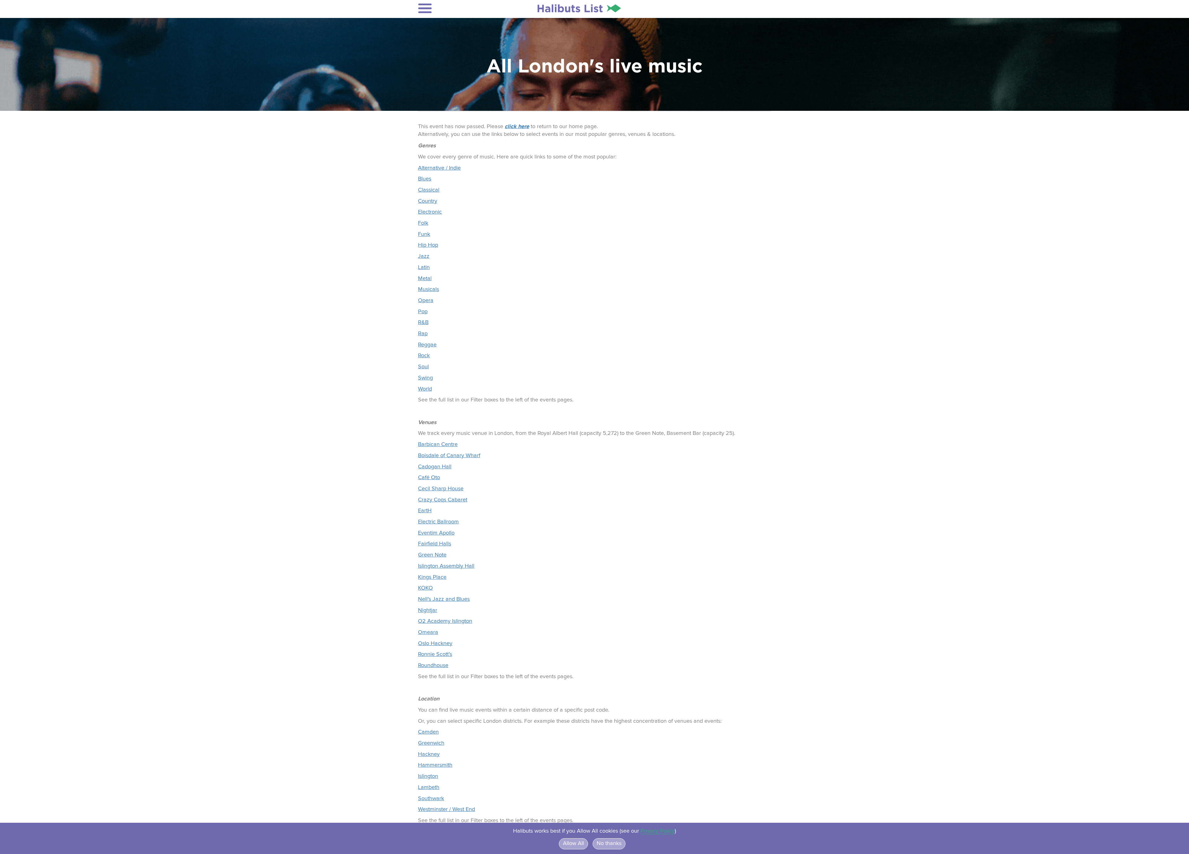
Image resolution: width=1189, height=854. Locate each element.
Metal (425, 278)
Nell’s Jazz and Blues (444, 599)
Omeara (428, 632)
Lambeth (428, 787)
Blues (424, 179)
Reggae (427, 345)
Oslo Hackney (435, 643)
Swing (425, 378)
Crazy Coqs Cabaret (442, 500)
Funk (424, 234)
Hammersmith (435, 765)
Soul (423, 367)
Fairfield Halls (434, 544)
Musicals (428, 289)
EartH (425, 511)
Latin (424, 267)
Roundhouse (433, 665)
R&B (423, 322)
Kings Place (432, 577)
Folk (423, 223)
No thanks (609, 843)
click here (517, 126)
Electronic (430, 212)
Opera (425, 300)
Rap (423, 333)
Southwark (431, 798)
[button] (458, 8)
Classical (428, 190)
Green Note (432, 555)
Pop (423, 311)
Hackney (429, 754)
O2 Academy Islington (445, 621)
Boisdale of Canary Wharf (449, 455)
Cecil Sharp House (441, 489)
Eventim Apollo (436, 533)
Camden (428, 732)
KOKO (425, 588)
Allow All (573, 843)
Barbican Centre (438, 444)
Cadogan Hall (434, 467)
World (425, 389)
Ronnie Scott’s (435, 654)
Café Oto (429, 477)
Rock (424, 355)
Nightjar (427, 610)
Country (427, 201)
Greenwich (431, 743)
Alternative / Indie (439, 168)
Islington (428, 776)
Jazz (423, 256)
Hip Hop (428, 245)
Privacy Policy (658, 831)
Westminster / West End (446, 809)
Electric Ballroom (438, 522)
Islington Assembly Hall (446, 566)
